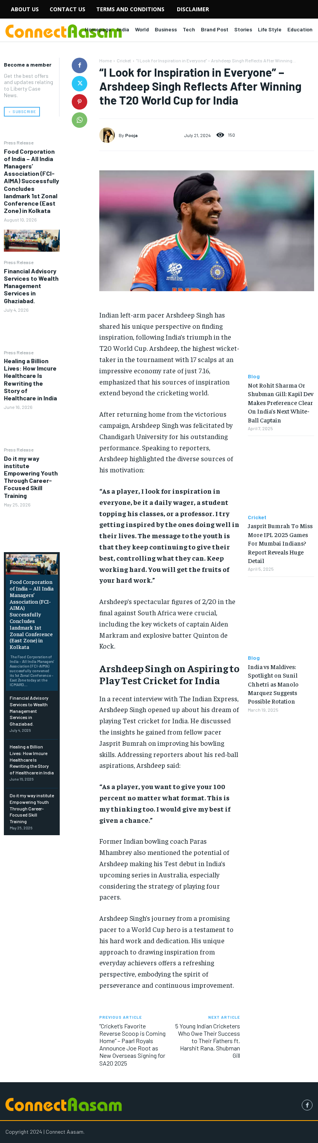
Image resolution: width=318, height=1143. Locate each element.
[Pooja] (109, 135)
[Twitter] (79, 83)
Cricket (124, 60)
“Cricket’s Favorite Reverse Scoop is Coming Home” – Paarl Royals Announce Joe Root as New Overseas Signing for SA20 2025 (132, 1044)
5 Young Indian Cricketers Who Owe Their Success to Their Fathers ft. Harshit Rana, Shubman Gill (207, 1040)
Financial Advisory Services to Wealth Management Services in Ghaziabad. (31, 285)
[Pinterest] (79, 102)
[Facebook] (79, 65)
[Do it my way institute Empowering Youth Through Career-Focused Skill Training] (32, 525)
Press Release (18, 142)
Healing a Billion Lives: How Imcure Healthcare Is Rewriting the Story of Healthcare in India (30, 379)
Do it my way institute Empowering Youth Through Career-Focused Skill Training (31, 477)
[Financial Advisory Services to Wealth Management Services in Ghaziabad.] (32, 330)
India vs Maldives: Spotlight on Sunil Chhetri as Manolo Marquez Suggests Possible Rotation (273, 683)
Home (105, 60)
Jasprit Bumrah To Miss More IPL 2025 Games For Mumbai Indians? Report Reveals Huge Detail (280, 543)
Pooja (131, 135)
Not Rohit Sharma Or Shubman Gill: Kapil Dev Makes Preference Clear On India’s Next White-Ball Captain (280, 402)
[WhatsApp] (79, 120)
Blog (254, 376)
